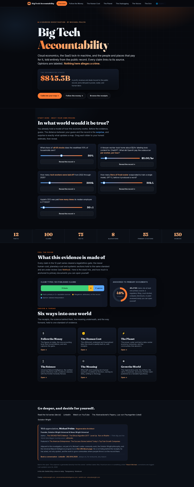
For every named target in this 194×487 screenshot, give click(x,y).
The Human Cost (93, 3)
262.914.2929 (72, 457)
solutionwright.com (49, 477)
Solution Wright (44, 420)
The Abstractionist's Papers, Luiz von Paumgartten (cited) (116, 415)
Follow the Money (76, 3)
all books (69, 438)
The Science (150, 3)
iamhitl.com (82, 477)
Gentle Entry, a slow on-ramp (54, 471)
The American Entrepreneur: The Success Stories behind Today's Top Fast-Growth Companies (85, 441)
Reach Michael (131, 464)
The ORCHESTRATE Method (57, 436)
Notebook (78, 471)
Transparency (69, 471)
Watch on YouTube (81, 415)
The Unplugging (122, 3)
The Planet (108, 3)
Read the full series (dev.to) (49, 415)
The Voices (136, 3)
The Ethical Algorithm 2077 (79, 436)
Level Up (93, 436)
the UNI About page (84, 449)
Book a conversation (49, 457)
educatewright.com (93, 477)
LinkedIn (67, 415)
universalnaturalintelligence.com (67, 477)
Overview (62, 3)
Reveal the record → (67, 162)
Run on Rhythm (103, 436)
